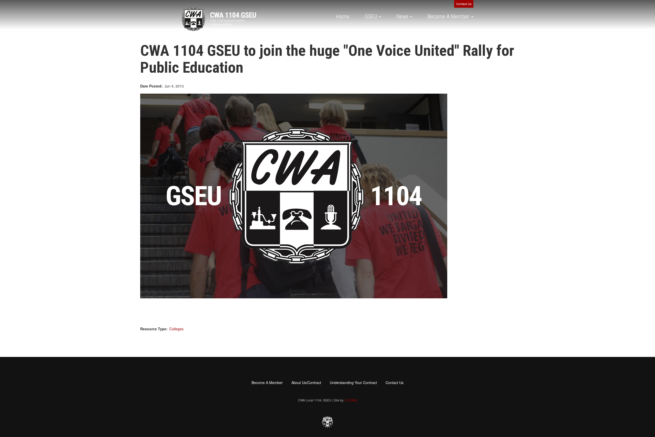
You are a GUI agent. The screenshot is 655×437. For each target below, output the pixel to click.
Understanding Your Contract (353, 382)
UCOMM (351, 400)
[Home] (219, 19)
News (403, 16)
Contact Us (464, 4)
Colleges (176, 328)
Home (342, 16)
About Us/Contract (306, 382)
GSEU (371, 16)
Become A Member (449, 16)
